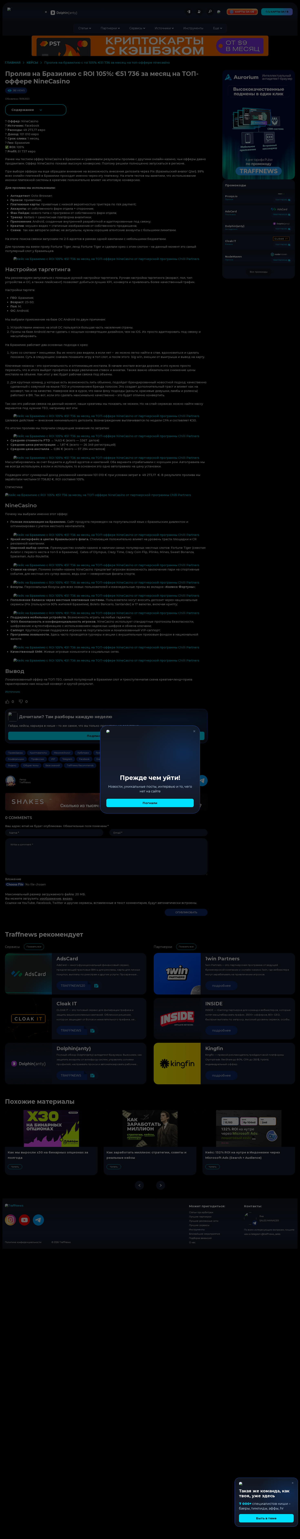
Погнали (150, 803)
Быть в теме (266, 1518)
